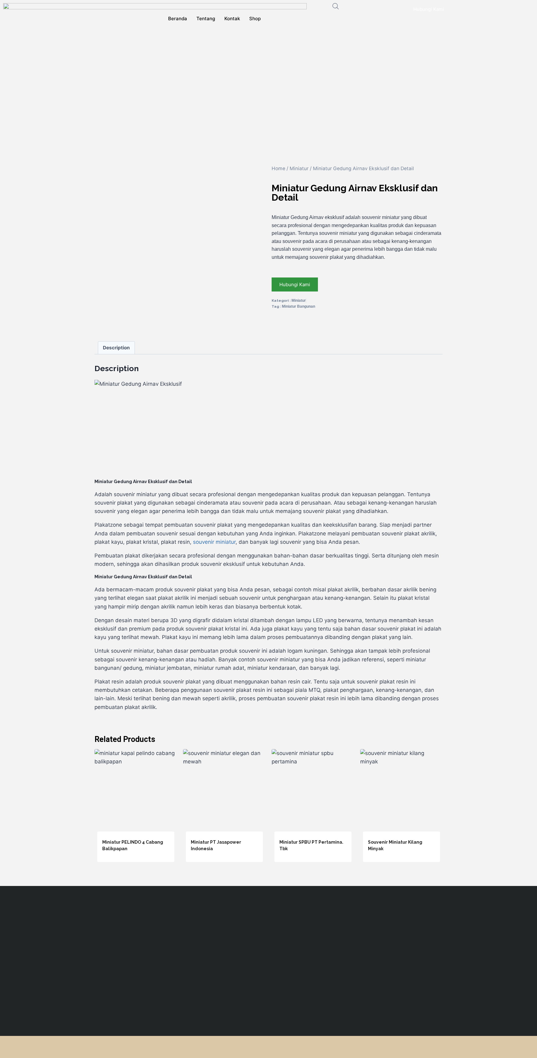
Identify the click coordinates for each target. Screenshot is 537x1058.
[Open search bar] (336, 6)
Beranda (177, 18)
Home (278, 168)
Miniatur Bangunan (298, 306)
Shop (255, 18)
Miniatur (299, 168)
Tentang (205, 18)
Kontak (232, 18)
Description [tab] (116, 348)
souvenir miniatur (214, 542)
